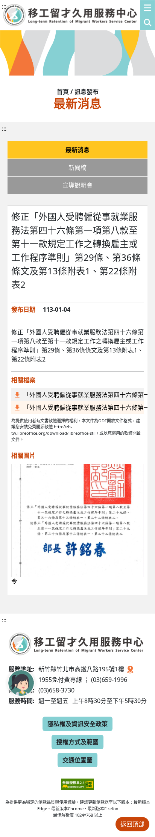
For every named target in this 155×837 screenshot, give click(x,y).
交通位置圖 (77, 760)
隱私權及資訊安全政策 (77, 724)
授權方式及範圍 (77, 742)
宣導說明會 (77, 185)
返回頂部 (132, 824)
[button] (147, 15)
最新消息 (77, 150)
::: (4, 6)
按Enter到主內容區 (68, 13)
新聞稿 (77, 167)
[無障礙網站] (77, 778)
